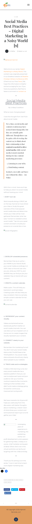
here (20, 81)
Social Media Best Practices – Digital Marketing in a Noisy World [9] (16, 33)
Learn (16, 16)
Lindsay (13, 51)
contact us (22, 91)
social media (7, 482)
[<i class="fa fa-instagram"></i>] (16, 519)
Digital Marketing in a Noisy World (13, 479)
